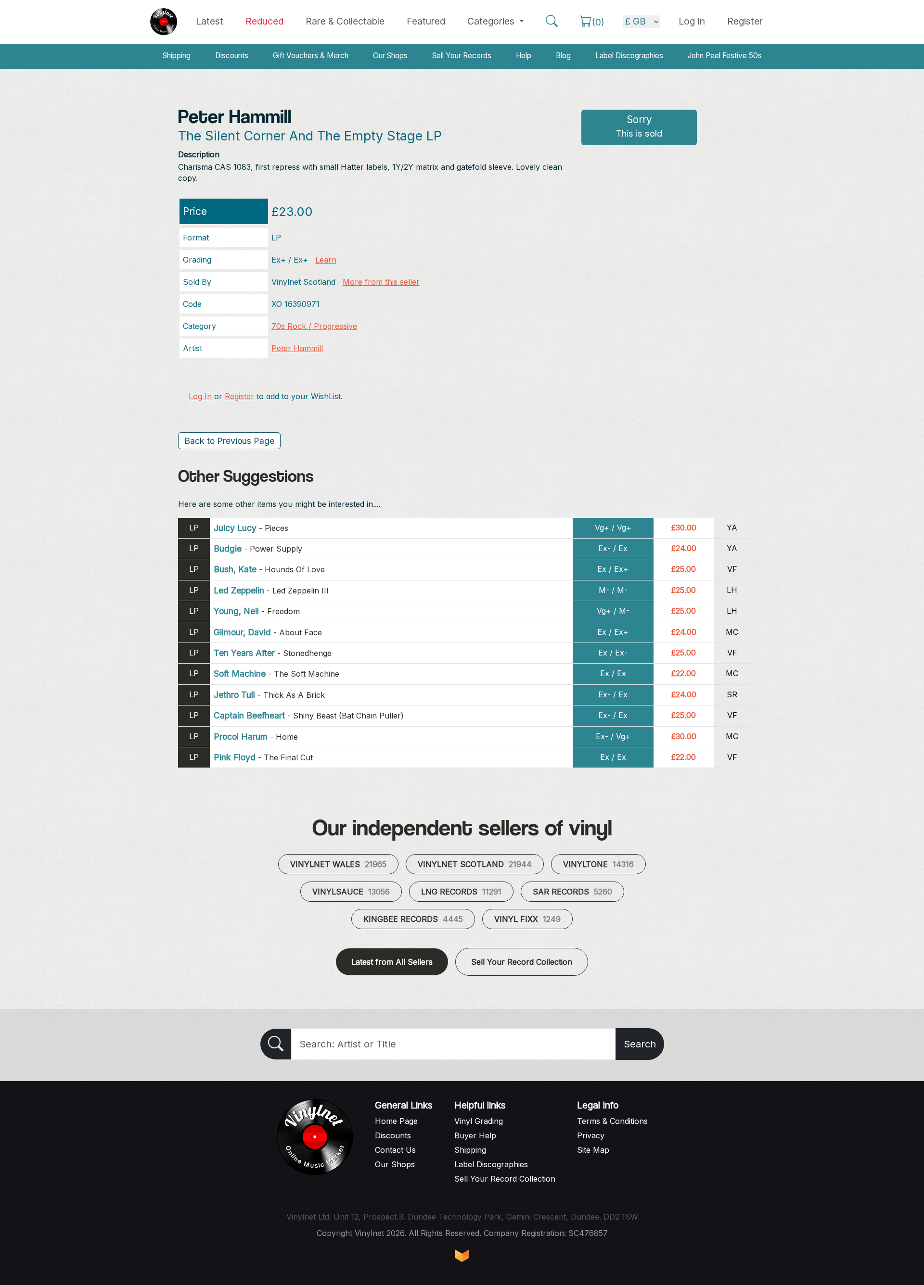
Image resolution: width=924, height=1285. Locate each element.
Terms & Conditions (612, 1121)
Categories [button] (492, 21)
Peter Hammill (297, 348)
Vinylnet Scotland (475, 864)
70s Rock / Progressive (314, 326)
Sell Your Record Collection (521, 962)
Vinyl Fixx (527, 919)
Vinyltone (598, 864)
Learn (325, 260)
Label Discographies (629, 55)
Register (745, 21)
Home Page (396, 1121)
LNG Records (461, 891)
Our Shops (390, 55)
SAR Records (572, 891)
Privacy (590, 1135)
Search (640, 1044)
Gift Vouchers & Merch (310, 55)
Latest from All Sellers (392, 962)
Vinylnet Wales (338, 864)
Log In (200, 396)
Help (523, 55)
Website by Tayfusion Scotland (462, 1255)
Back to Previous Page (229, 441)
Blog (563, 55)
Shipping (177, 55)
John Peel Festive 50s (725, 55)
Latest (209, 21)
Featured (426, 21)
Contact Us (395, 1150)
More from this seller (381, 282)
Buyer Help (475, 1135)
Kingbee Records (413, 919)
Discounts (231, 55)
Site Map (593, 1150)
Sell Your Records (461, 55)
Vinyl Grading (478, 1121)
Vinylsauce (351, 891)
